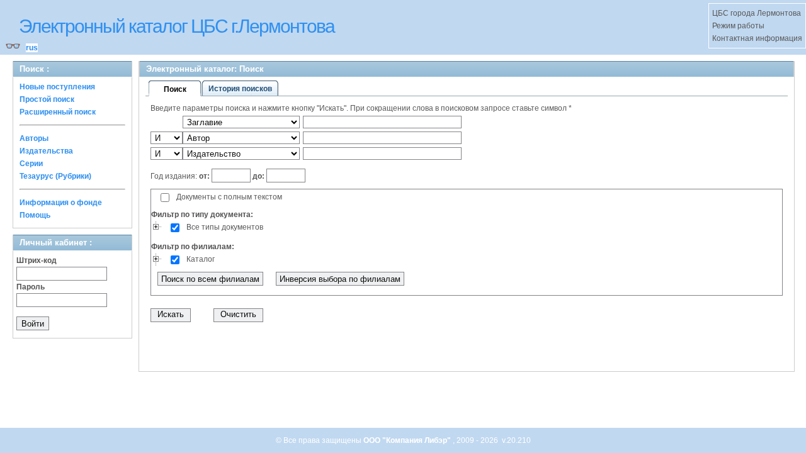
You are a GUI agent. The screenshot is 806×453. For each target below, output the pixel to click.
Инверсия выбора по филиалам (340, 279)
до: (258, 176)
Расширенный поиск (58, 112)
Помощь (35, 215)
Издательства (46, 151)
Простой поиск (47, 99)
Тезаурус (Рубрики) (55, 176)
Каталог (200, 259)
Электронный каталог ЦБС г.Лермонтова (176, 26)
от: (205, 176)
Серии (31, 163)
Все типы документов (224, 227)
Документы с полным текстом (229, 197)
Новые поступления (57, 86)
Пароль (30, 286)
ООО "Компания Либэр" (408, 440)
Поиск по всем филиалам (210, 279)
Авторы (34, 138)
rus (32, 47)
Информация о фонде (61, 202)
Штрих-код (36, 260)
